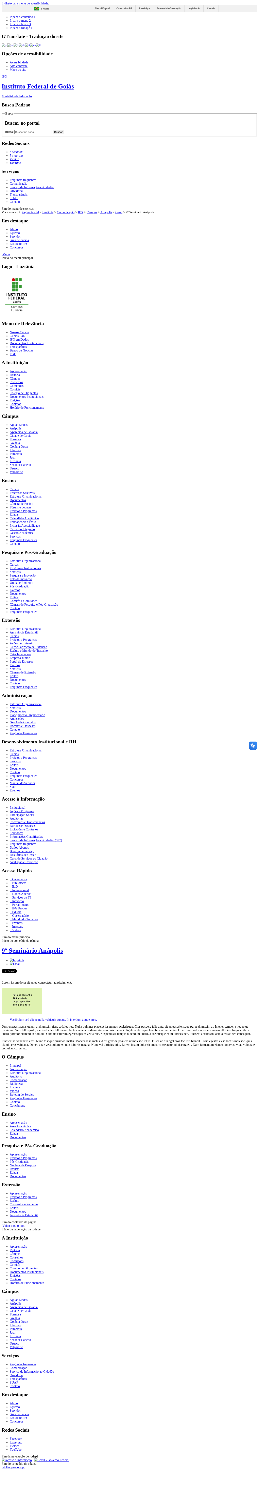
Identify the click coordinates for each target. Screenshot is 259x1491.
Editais (14, 514)
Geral (118, 212)
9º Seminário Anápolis (32, 950)
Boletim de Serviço (22, 851)
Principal (15, 1065)
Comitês (15, 389)
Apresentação (18, 371)
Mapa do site (18, 69)
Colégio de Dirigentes (24, 393)
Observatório (20, 915)
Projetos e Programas (23, 511)
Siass (13, 786)
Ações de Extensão (22, 643)
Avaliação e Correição (24, 862)
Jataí (12, 457)
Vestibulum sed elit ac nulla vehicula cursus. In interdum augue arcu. (53, 1019)
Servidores (16, 833)
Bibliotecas (18, 883)
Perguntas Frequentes (23, 540)
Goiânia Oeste (19, 446)
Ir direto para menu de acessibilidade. (25, 3)
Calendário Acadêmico (24, 518)
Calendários (19, 879)
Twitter (14, 1446)
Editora (16, 912)
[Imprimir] (17, 960)
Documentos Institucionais (27, 343)
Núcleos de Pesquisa (23, 1165)
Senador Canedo (20, 464)
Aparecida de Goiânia (24, 432)
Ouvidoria (16, 191)
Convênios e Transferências (27, 822)
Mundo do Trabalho (24, 919)
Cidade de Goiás (20, 435)
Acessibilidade (19, 62)
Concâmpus (17, 1105)
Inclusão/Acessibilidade (25, 525)
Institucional (17, 807)
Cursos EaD (17, 336)
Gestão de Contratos (23, 722)
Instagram (16, 1442)
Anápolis (106, 212)
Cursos (14, 489)
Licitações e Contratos (24, 829)
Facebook (16, 1438)
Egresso (15, 233)
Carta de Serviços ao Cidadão (29, 858)
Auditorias (16, 818)
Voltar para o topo (13, 1225)
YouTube (15, 1449)
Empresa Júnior (20, 658)
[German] (22, 45)
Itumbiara (16, 454)
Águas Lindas (19, 424)
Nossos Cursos (19, 332)
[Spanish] (33, 45)
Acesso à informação (169, 8)
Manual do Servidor (22, 783)
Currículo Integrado (22, 529)
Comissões (16, 385)
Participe (144, 8)
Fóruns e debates (20, 507)
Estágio (14, 1200)
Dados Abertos (19, 847)
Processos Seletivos (22, 493)
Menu (6, 254)
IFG (80, 212)
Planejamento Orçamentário (27, 715)
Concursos (16, 247)
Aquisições (17, 718)
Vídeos (16, 930)
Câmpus (92, 212)
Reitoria (15, 375)
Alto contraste (19, 66)
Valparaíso (16, 472)
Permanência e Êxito (23, 522)
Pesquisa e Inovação (23, 575)
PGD (13, 354)
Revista (14, 1169)
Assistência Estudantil (24, 632)
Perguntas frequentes (23, 180)
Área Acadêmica (20, 1126)
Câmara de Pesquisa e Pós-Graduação (34, 604)
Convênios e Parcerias (24, 1204)
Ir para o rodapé (21, 27)
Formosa (15, 439)
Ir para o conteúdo (22, 17)
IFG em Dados (19, 339)
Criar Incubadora (20, 654)
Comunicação (18, 183)
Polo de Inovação (21, 579)
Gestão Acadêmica (22, 533)
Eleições (15, 400)
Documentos (18, 500)
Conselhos (16, 382)
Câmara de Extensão (23, 672)
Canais (211, 8)
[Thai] (38, 45)
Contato (15, 201)
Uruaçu (14, 468)
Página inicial (30, 212)
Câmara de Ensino (21, 503)
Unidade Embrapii (21, 582)
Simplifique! (102, 8)
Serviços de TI (21, 897)
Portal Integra (20, 904)
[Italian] (27, 45)
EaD (14, 886)
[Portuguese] (4, 45)
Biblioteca (16, 1083)
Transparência (19, 194)
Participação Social (22, 815)
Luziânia (47, 212)
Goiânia (15, 443)
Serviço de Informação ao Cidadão (32, 187)
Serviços (15, 536)
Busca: (9, 132)
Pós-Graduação (19, 586)
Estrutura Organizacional (25, 496)
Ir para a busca (20, 24)
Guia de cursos (19, 240)
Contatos (15, 404)
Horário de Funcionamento (27, 407)
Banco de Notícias (21, 350)
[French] (16, 45)
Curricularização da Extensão (28, 647)
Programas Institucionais (25, 568)
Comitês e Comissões (23, 601)
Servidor (15, 236)
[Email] (15, 964)
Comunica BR (124, 8)
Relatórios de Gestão (23, 855)
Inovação (17, 901)
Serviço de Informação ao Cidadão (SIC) (36, 840)
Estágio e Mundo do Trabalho (29, 650)
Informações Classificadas (26, 836)
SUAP (14, 198)
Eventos (15, 590)
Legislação (194, 8)
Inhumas (15, 450)
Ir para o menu (20, 20)
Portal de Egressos (21, 661)
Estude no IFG (19, 243)
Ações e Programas (22, 811)
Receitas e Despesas (22, 726)
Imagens (17, 926)
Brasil (45, 8)
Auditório (16, 1076)
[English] (10, 45)
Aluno (14, 229)
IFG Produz (19, 908)
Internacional (20, 890)
